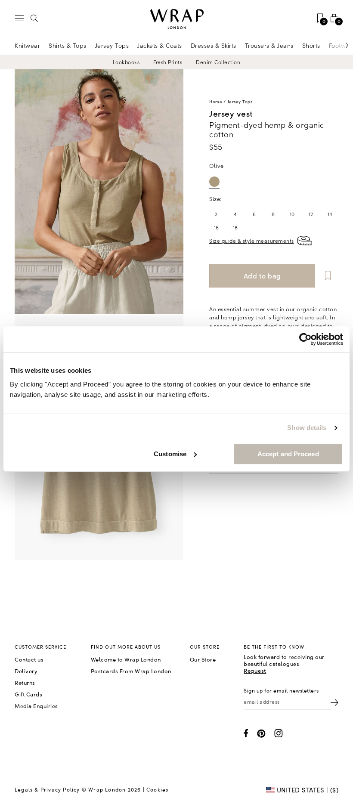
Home (215, 102)
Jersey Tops (240, 102)
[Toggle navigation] (19, 18)
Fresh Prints (167, 62)
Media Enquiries (36, 706)
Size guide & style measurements (251, 240)
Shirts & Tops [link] (68, 45)
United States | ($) (306, 790)
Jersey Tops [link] (112, 45)
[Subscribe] (334, 701)
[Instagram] (278, 733)
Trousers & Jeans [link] (269, 45)
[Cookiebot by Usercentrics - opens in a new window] (305, 339)
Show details (306, 427)
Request (255, 670)
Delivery (26, 671)
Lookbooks (126, 62)
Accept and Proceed (288, 454)
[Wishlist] (327, 276)
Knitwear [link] (27, 45)
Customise (170, 454)
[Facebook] (246, 733)
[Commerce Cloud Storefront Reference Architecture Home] (176, 19)
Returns (25, 683)
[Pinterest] (261, 733)
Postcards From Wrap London (131, 671)
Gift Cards (28, 694)
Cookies (157, 789)
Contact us (29, 659)
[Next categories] (338, 45)
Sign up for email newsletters (281, 690)
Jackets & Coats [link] (159, 45)
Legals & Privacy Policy (47, 789)
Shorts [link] (311, 45)
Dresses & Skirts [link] (213, 45)
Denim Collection (218, 62)
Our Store (203, 659)
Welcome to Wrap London (126, 659)
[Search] (34, 18)
